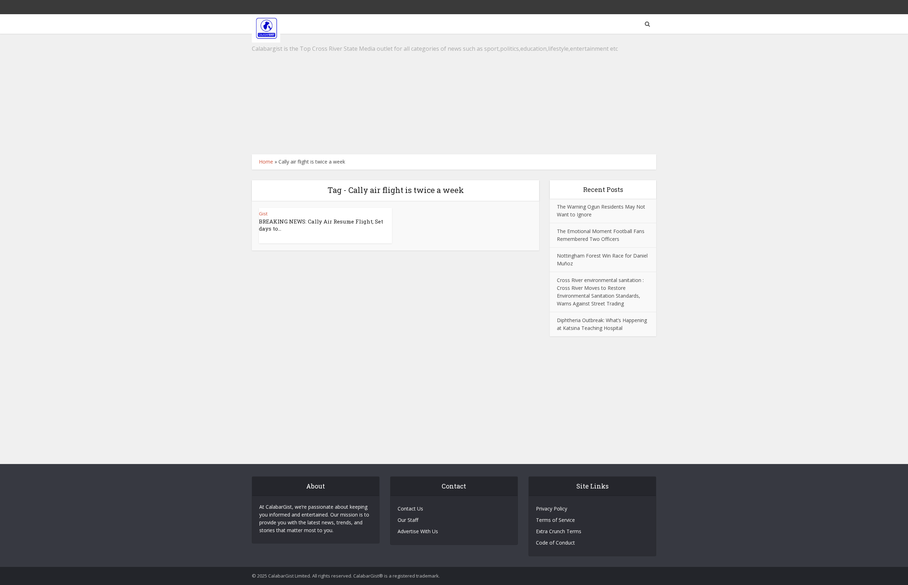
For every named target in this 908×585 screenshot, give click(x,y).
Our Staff (408, 520)
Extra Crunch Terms (558, 531)
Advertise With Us (418, 531)
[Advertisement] (454, 94)
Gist (263, 213)
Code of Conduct (555, 542)
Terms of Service (555, 520)
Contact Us (410, 508)
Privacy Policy (551, 508)
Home (266, 161)
